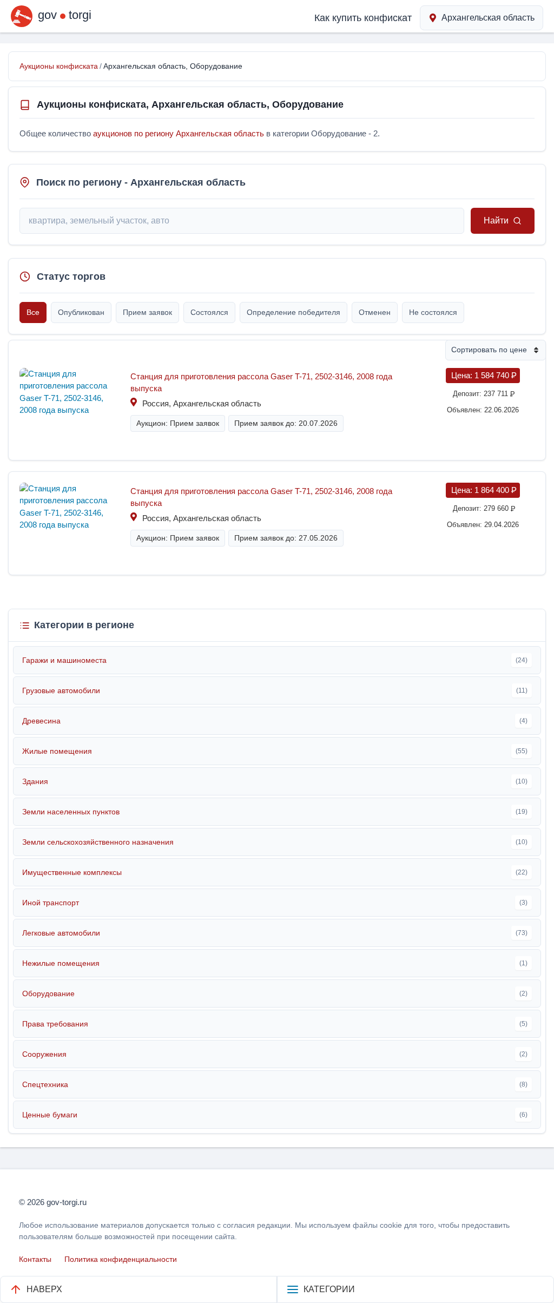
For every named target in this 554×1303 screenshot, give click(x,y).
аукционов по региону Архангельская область (178, 133)
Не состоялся (433, 312)
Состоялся (209, 312)
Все (33, 312)
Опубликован (81, 312)
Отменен (375, 312)
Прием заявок (147, 312)
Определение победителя (293, 312)
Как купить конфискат (363, 17)
